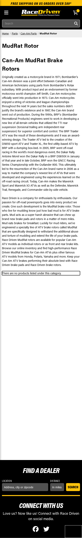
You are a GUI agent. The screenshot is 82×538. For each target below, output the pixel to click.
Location (7, 481)
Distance (55, 481)
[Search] (76, 23)
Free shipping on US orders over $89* (41, 3)
